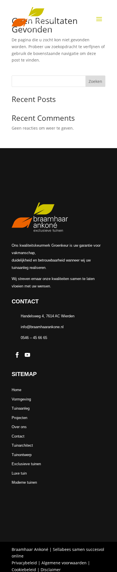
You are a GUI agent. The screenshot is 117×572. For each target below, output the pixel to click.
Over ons (19, 427)
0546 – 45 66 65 (34, 338)
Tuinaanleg (21, 408)
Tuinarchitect (22, 445)
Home (16, 390)
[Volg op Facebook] (17, 355)
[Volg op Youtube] (27, 355)
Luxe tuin (19, 473)
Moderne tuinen (24, 482)
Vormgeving (21, 399)
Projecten (19, 418)
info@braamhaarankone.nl (42, 327)
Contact (18, 436)
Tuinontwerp (22, 455)
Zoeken (95, 81)
